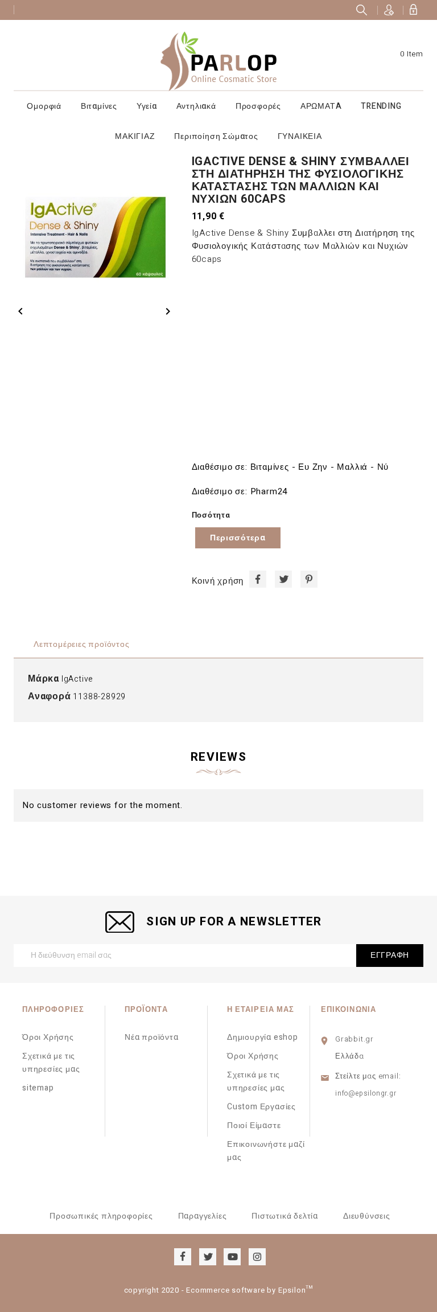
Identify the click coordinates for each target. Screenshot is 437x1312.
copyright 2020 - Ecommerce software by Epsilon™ (219, 1290)
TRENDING (381, 106)
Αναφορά (49, 696)
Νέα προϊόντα (152, 1037)
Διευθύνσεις (366, 1216)
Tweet (283, 579)
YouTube (232, 1256)
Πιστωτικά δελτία (285, 1216)
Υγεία (147, 106)
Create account (389, 10)
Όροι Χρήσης (48, 1037)
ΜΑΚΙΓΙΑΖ (135, 136)
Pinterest (309, 579)
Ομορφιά (44, 106)
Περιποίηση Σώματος (216, 136)
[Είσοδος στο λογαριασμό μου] (413, 10)
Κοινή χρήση (257, 579)
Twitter (207, 1256)
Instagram (257, 1256)
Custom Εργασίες (261, 1107)
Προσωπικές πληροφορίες (101, 1216)
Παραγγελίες (202, 1216)
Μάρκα (43, 679)
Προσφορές (258, 106)
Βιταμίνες (99, 106)
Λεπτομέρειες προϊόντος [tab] (82, 644)
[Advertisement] (307, 363)
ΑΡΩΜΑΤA (321, 106)
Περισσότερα (238, 538)
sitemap (38, 1088)
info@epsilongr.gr (366, 1093)
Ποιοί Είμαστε (254, 1125)
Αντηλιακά (196, 106)
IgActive (77, 679)
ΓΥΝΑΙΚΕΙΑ (300, 136)
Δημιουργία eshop (262, 1037)
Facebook (182, 1256)
